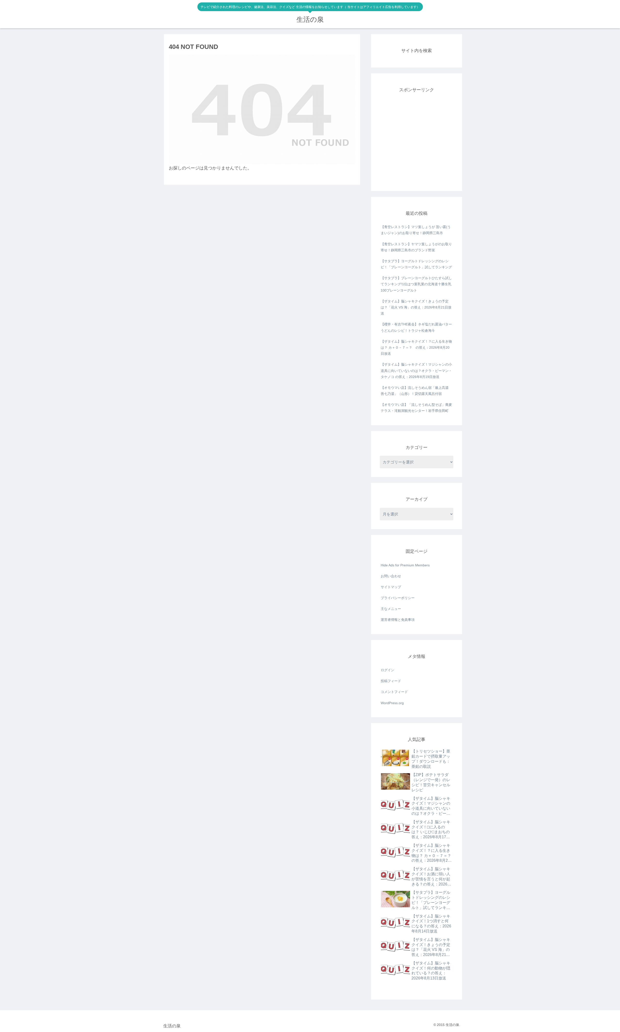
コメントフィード (394, 692)
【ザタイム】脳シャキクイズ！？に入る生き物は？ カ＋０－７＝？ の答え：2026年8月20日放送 (416, 347)
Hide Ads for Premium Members (405, 565)
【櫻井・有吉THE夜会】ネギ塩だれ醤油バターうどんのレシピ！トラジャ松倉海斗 (416, 327)
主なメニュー (391, 609)
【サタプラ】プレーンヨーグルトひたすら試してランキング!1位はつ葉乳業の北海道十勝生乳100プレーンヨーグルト (416, 284)
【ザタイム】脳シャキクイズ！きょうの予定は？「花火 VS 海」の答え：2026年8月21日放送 (416, 307)
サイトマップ (391, 587)
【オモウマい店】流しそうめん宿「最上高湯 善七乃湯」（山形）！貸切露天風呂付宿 (415, 391)
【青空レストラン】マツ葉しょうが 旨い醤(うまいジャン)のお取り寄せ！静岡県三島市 (416, 230)
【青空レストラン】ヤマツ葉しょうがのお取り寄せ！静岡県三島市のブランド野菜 (416, 247)
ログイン (387, 670)
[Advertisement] (416, 144)
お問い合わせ (391, 576)
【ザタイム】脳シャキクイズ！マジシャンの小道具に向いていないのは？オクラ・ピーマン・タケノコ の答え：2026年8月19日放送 (416, 370)
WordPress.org (392, 703)
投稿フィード (391, 681)
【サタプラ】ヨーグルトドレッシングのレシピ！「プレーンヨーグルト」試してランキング (416, 264)
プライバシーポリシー (398, 598)
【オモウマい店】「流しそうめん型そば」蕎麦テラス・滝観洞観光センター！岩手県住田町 (416, 408)
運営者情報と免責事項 (398, 620)
